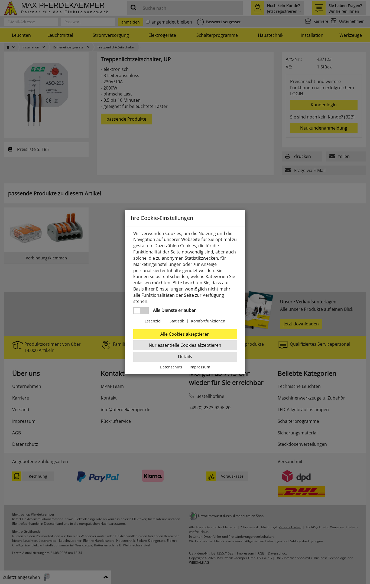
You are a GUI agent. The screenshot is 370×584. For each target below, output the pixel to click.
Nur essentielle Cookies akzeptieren (185, 345)
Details (185, 356)
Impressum (200, 366)
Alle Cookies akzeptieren (185, 334)
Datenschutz (171, 366)
